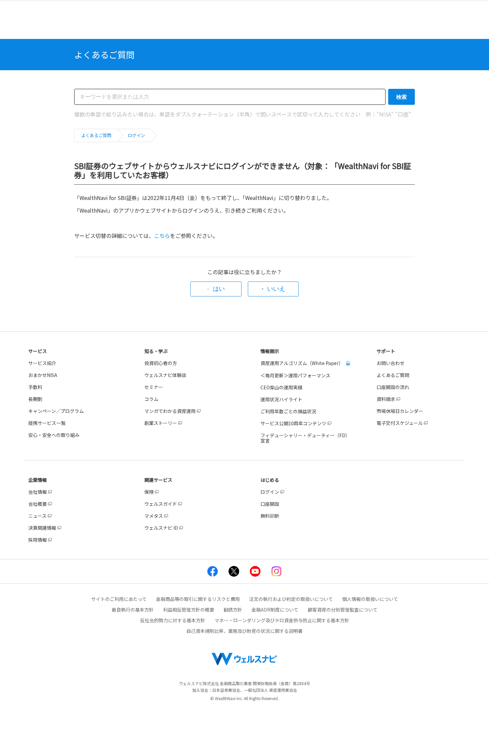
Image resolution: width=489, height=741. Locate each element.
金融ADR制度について (274, 609)
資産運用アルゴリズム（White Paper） (302, 363)
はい (219, 288)
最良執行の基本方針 (133, 609)
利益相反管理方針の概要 (188, 609)
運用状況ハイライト (281, 399)
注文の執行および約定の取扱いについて (291, 599)
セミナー (153, 387)
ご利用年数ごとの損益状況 (288, 411)
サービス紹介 (42, 363)
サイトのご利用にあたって (119, 599)
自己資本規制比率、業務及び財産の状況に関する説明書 (244, 631)
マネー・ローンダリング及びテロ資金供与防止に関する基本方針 (282, 620)
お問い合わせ (391, 363)
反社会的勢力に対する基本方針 (172, 620)
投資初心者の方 (160, 363)
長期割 (35, 399)
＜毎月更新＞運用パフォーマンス (295, 375)
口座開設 (269, 503)
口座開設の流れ (393, 387)
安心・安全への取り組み (54, 435)
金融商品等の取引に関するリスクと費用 (198, 599)
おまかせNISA (42, 375)
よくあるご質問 (96, 135)
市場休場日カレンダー (400, 411)
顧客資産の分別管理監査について (343, 609)
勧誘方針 (233, 609)
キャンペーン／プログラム (56, 411)
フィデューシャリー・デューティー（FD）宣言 (305, 438)
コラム (151, 399)
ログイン (136, 135)
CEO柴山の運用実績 (281, 387)
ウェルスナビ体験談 (165, 375)
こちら (162, 236)
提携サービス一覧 (47, 423)
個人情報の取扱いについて (370, 599)
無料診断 (269, 515)
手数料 (35, 387)
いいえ (276, 288)
